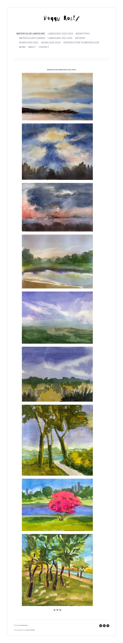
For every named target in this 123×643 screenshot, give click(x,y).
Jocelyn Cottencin (30, 630)
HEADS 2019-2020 (51, 42)
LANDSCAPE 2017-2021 (60, 38)
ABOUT (32, 47)
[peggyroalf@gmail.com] (57, 610)
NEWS (22, 47)
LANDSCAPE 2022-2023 (60, 33)
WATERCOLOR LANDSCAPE (30, 33)
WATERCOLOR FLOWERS (32, 38)
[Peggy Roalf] (54, 610)
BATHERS (80, 38)
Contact (44, 47)
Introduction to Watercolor (81, 42)
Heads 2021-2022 (28, 42)
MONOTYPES (83, 33)
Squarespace (24, 625)
